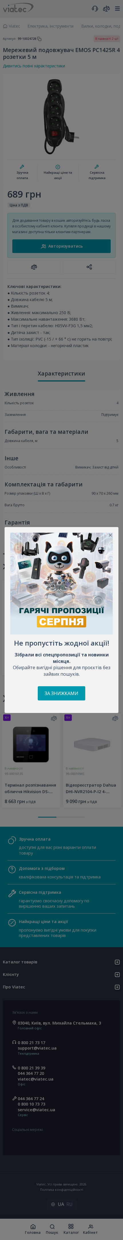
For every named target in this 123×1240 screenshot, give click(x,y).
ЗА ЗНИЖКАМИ (61, 693)
